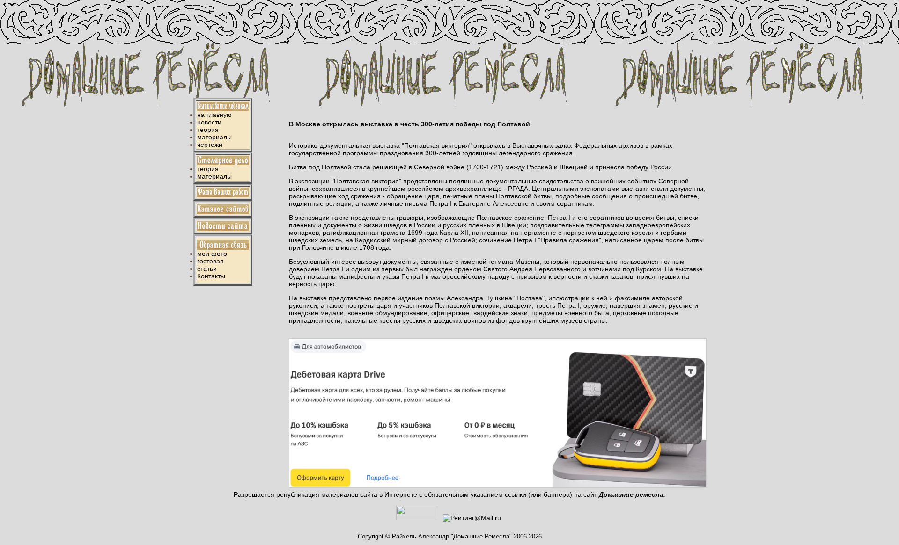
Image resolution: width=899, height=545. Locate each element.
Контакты (211, 276)
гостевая (210, 261)
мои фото (212, 253)
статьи (207, 268)
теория (208, 129)
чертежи (209, 144)
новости (209, 122)
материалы (214, 137)
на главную (214, 114)
